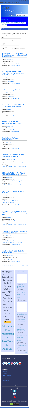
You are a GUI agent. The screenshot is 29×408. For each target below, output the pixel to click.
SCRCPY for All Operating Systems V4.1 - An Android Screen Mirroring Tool (14, 213)
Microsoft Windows (16, 65)
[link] (14, 19)
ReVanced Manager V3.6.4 (11, 90)
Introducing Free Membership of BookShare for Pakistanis (8, 337)
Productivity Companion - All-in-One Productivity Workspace (14, 232)
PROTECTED (16, 403)
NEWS (20, 22)
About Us (5, 371)
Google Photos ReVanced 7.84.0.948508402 (10, 139)
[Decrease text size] (10, 16)
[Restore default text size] (11, 16)
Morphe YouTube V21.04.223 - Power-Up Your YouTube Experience (14, 106)
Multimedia (10, 146)
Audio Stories (4, 24)
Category (3, 43)
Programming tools (19, 162)
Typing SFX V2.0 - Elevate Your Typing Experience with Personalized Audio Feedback (14, 55)
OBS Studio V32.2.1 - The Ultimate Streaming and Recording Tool (14, 174)
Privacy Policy (5, 378)
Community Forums (14, 22)
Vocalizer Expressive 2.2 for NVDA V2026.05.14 (21, 329)
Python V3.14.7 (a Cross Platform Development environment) (13, 155)
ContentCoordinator (10, 159)
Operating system (11, 259)
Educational (15, 201)
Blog (24, 22)
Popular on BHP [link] (20, 272)
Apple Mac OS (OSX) (7, 166)
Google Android (15, 98)
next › (23, 265)
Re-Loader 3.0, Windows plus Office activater (21, 321)
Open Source (10, 162)
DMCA (11, 403)
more (26, 352)
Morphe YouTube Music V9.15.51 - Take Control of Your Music (13, 122)
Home (2, 22)
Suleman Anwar (9, 59)
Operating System (5, 47)
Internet (9, 181)
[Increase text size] (13, 16)
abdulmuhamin (9, 255)
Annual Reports (6, 380)
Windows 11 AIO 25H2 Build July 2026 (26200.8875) (13, 252)
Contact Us (5, 373)
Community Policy (6, 377)
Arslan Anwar (9, 78)
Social (9, 113)
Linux (15, 166)
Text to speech (11, 81)
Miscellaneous (11, 96)
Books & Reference (7, 201)
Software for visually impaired (14, 63)
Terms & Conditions (7, 375)
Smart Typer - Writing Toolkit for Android (13, 192)
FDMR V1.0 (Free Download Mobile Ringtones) (22, 286)
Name (2, 37)
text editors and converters (8, 202)
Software (7, 22)
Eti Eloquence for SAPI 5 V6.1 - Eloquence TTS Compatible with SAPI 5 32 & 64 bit (13, 73)
